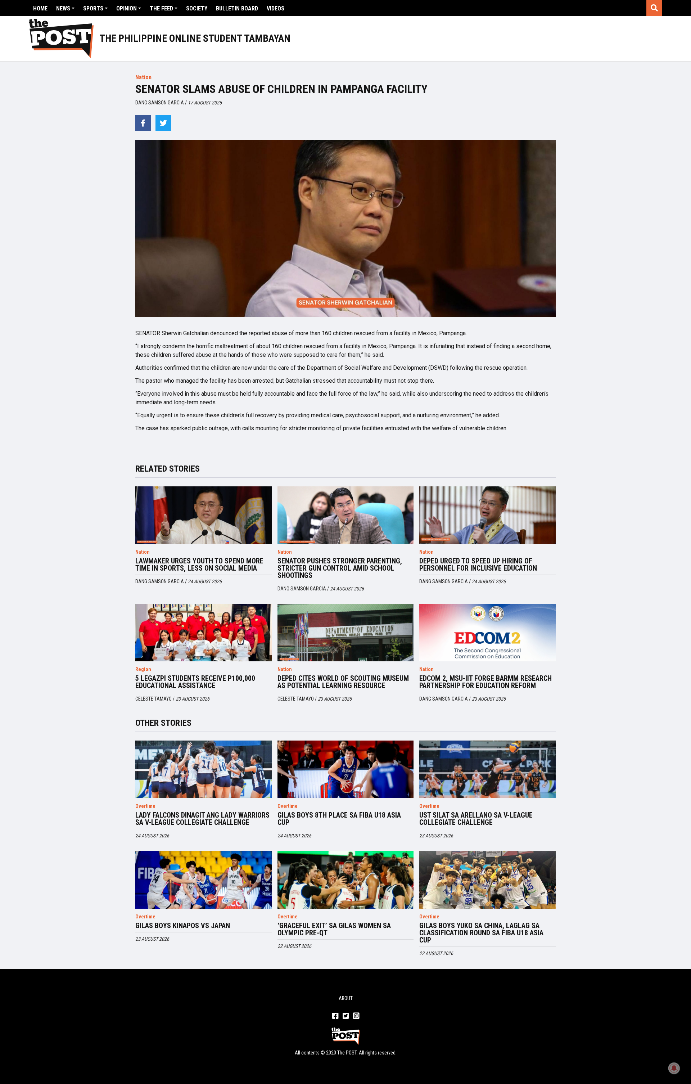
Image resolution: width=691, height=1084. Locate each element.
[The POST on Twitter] (346, 1016)
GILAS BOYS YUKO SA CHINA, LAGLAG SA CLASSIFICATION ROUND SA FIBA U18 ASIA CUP (481, 933)
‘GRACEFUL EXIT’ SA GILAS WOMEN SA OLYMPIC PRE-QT (334, 929)
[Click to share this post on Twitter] (163, 123)
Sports (93, 8)
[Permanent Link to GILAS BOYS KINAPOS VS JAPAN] (203, 880)
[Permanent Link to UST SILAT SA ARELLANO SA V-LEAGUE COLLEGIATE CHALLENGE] (487, 769)
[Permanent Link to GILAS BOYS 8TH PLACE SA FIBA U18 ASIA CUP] (345, 769)
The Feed (161, 8)
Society (196, 8)
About (346, 998)
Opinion (126, 8)
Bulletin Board (237, 8)
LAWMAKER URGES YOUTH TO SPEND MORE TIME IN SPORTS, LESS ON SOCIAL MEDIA (199, 564)
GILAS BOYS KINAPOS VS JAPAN (182, 925)
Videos (275, 8)
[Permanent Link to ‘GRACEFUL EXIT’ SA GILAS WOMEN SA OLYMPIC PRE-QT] (345, 880)
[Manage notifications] (674, 1068)
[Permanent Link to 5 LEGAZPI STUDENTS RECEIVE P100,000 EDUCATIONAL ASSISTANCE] (203, 633)
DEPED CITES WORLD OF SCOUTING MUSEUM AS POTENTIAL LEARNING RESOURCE (343, 682)
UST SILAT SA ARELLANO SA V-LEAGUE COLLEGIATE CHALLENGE (476, 818)
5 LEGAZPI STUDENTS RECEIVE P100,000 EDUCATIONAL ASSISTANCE (195, 682)
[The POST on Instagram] (356, 1016)
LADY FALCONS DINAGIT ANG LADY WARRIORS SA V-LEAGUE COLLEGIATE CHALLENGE (202, 818)
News (63, 8)
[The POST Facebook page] (335, 1016)
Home (40, 8)
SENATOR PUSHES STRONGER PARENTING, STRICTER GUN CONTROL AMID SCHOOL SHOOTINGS (339, 568)
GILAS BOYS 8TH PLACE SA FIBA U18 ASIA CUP (339, 818)
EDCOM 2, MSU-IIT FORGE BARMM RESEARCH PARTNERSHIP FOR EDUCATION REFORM (485, 682)
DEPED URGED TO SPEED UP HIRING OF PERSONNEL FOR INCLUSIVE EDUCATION (478, 564)
